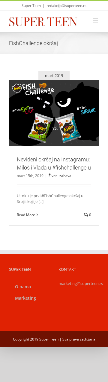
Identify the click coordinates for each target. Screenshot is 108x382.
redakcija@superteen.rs (66, 5)
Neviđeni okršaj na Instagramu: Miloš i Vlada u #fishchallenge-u (46, 102)
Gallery (61, 102)
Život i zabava (54, 126)
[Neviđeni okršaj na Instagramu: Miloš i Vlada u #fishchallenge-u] (54, 113)
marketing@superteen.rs (80, 283)
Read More (26, 214)
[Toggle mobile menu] (96, 20)
